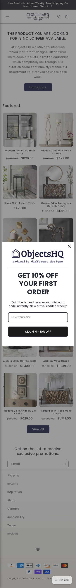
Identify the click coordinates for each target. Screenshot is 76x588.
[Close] (69, 246)
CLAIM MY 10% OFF (38, 331)
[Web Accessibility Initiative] (1, 579)
